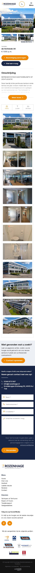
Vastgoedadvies (6, 505)
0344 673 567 (10, 381)
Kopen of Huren (7, 501)
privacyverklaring (27, 445)
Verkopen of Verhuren (9, 498)
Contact (4, 490)
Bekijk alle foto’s (26, 42)
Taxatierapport (6, 503)
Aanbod (4, 483)
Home (3, 478)
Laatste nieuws (6, 486)
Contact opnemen (14, 360)
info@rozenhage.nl (12, 384)
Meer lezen (16, 98)
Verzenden (11, 450)
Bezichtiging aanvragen (16, 58)
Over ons (4, 481)
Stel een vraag (12, 63)
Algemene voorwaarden (12, 566)
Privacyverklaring (25, 566)
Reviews (4, 488)
